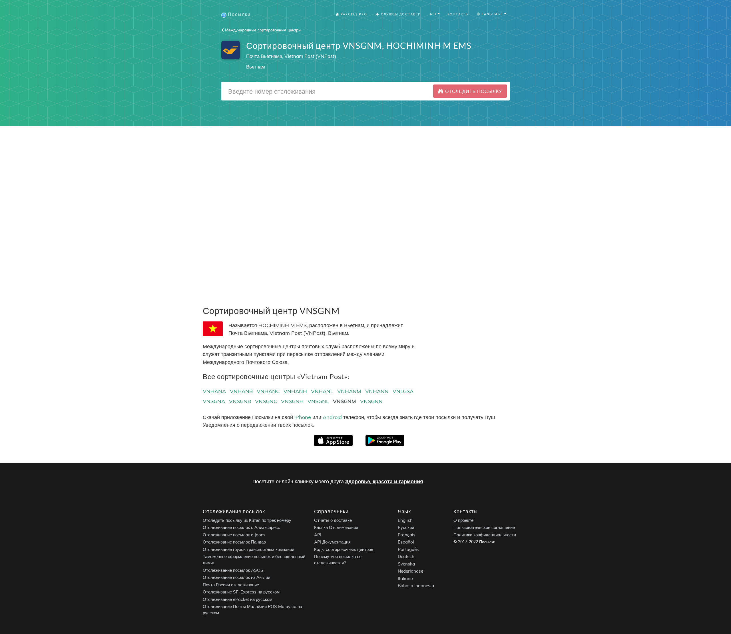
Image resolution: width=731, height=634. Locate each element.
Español (406, 542)
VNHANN (377, 391)
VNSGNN (371, 401)
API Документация (332, 542)
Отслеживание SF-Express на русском (241, 592)
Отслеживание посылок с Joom (234, 534)
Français (406, 534)
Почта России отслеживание (231, 584)
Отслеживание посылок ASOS (233, 570)
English (405, 520)
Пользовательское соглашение (484, 527)
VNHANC (268, 391)
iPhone (302, 417)
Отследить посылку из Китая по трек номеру (247, 520)
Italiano (405, 578)
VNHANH (295, 391)
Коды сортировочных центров (343, 549)
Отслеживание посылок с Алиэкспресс (241, 527)
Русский (406, 527)
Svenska (406, 563)
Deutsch (406, 556)
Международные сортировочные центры (262, 30)
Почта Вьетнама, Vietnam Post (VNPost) (291, 56)
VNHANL (322, 391)
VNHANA (214, 391)
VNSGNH (292, 401)
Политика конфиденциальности (484, 534)
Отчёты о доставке (333, 520)
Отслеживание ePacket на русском (237, 599)
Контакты (458, 14)
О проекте (463, 520)
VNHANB (241, 391)
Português (408, 549)
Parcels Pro (353, 14)
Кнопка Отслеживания (336, 527)
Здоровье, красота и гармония (384, 481)
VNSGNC (266, 401)
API (317, 534)
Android (332, 417)
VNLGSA (403, 391)
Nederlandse (410, 571)
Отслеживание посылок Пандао (234, 542)
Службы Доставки (400, 14)
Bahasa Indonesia (416, 585)
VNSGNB (240, 401)
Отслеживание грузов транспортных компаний (248, 549)
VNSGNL (318, 401)
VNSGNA (214, 401)
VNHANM (349, 391)
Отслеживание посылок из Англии (236, 577)
